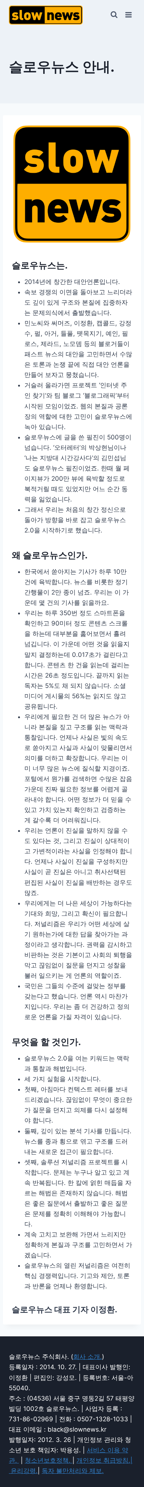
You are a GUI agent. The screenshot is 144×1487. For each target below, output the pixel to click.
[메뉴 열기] (128, 14)
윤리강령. (24, 1470)
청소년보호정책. (48, 1460)
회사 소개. (87, 1356)
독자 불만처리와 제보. (73, 1470)
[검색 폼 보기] (114, 14)
